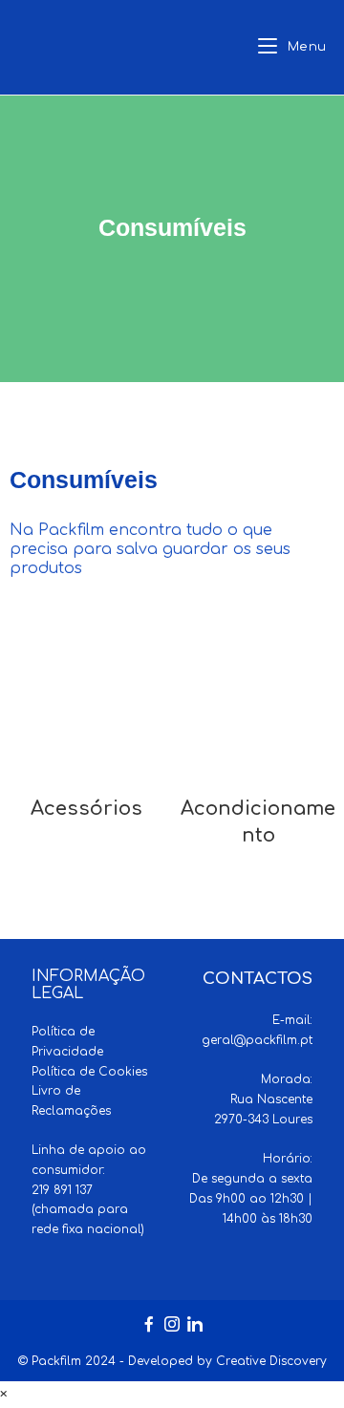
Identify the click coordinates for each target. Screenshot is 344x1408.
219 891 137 (62, 1190)
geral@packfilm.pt (257, 1040)
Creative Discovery (271, 1361)
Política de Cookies (89, 1071)
